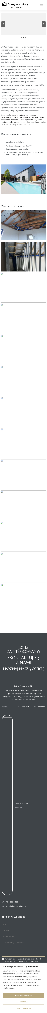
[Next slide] (44, 24)
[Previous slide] (3, 24)
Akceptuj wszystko (23, 995)
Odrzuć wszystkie (23, 1008)
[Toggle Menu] (41, 5)
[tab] (21, 37)
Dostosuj (23, 1002)
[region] (23, 988)
